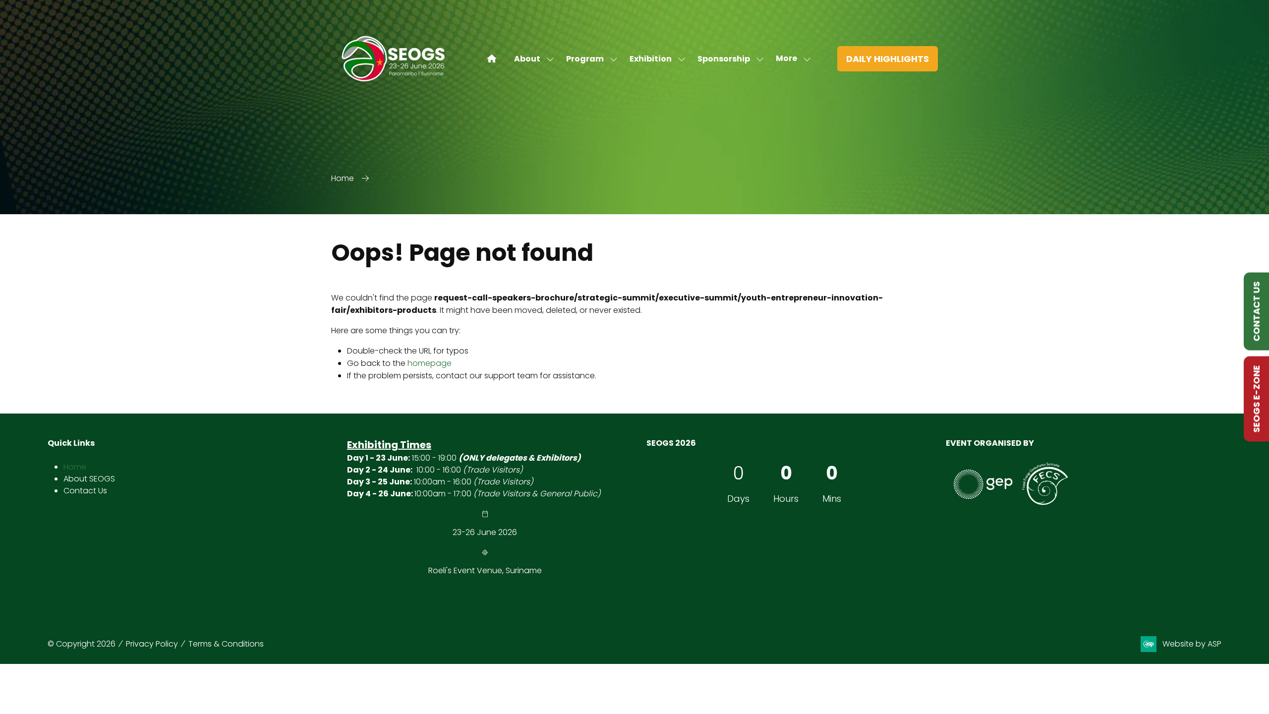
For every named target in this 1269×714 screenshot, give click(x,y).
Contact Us (85, 490)
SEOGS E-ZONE (1256, 399)
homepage (429, 363)
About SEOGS (89, 478)
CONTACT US (1256, 312)
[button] (790, 59)
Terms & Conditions (226, 644)
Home (342, 178)
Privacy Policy (152, 644)
